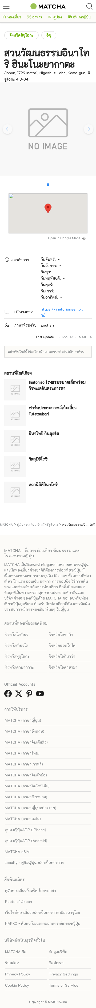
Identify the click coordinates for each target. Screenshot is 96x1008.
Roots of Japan (18, 901)
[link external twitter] (20, 695)
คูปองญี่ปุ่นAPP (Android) (26, 840)
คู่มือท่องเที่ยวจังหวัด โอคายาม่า (30, 890)
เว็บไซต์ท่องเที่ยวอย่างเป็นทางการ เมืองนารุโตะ (42, 912)
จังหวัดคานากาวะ (19, 667)
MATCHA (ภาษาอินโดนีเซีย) (27, 785)
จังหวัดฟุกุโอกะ (17, 656)
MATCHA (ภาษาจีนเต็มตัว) (26, 742)
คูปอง (57, 17)
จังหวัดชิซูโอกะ (21, 35)
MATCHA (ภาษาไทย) (22, 753)
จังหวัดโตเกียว (16, 634)
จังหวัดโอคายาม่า (63, 667)
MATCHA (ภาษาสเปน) (23, 818)
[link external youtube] (41, 695)
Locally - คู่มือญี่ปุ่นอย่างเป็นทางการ (34, 862)
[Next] (88, 129)
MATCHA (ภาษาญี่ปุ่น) (23, 720)
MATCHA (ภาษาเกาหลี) (24, 764)
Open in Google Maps (64, 238)
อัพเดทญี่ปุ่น (82, 17)
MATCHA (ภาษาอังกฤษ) (24, 731)
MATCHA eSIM (17, 851)
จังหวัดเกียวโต (16, 645)
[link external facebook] (9, 695)
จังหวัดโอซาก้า (61, 634)
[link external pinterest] (30, 695)
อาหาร (37, 17)
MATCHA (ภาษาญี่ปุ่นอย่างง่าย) (30, 807)
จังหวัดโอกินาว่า (62, 656)
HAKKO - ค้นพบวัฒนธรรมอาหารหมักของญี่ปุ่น (42, 923)
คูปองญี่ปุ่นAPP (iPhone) (25, 829)
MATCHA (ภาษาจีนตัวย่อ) (26, 774)
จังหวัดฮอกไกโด (62, 645)
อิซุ (48, 35)
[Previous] (7, 129)
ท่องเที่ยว (14, 17)
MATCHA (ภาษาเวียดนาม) (26, 796)
